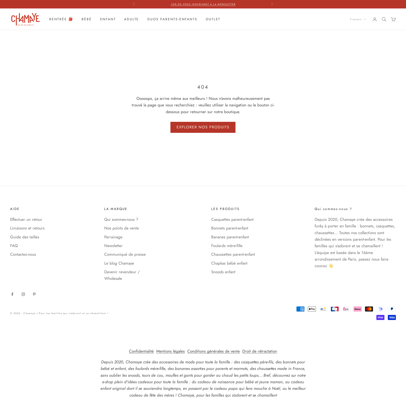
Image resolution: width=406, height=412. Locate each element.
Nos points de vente (121, 228)
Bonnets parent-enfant (229, 228)
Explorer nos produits (203, 127)
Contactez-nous (23, 254)
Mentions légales (170, 351)
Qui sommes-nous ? (121, 219)
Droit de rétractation (259, 351)
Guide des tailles (24, 237)
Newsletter (113, 246)
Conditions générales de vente (213, 351)
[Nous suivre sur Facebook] (12, 294)
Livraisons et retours (27, 228)
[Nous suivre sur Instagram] (23, 294)
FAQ (14, 246)
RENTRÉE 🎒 (61, 19)
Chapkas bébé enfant (229, 263)
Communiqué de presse (125, 254)
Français (356, 19)
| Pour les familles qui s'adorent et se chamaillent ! (72, 313)
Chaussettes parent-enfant (233, 254)
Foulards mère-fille (227, 246)
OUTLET (213, 19)
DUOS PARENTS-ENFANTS (172, 19)
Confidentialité (141, 351)
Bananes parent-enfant (230, 237)
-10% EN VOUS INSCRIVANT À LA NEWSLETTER (202, 4)
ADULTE (131, 19)
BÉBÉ (87, 19)
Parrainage (113, 237)
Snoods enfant (223, 272)
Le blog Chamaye (119, 263)
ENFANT (108, 19)
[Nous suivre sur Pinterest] (34, 294)
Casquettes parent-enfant (232, 219)
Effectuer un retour (26, 219)
